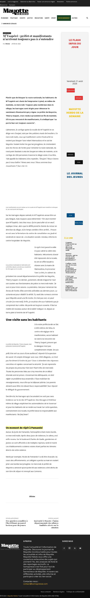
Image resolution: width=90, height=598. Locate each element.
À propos (12, 5)
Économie (4, 18)
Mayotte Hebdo (13, 596)
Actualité (3, 1)
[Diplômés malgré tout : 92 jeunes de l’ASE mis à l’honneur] (81, 287)
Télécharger (79, 223)
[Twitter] (12, 49)
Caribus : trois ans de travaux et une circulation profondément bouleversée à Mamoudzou (71, 268)
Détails (79, 98)
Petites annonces (71, 1)
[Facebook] (7, 49)
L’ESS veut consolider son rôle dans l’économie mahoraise (71, 279)
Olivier (32, 496)
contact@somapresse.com (35, 583)
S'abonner (71, 90)
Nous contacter (46, 592)
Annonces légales (10, 23)
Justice (30, 18)
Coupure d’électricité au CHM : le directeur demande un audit (71, 246)
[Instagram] (69, 548)
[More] (17, 49)
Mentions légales (58, 592)
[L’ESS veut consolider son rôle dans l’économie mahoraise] (81, 278)
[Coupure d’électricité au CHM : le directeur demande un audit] (81, 244)
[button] (87, 18)
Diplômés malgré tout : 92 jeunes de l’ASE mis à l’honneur (71, 288)
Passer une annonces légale (46, 1)
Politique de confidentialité (75, 592)
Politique (14, 18)
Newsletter (60, 1)
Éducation (39, 18)
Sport (53, 18)
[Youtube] (80, 548)
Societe (22, 18)
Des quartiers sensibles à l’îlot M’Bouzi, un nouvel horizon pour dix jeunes (17, 523)
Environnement (64, 18)
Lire (78, 162)
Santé (47, 18)
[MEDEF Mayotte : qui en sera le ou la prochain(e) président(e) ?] (81, 255)
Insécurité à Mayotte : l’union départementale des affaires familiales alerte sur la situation (46, 524)
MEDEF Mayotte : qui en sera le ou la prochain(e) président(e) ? (71, 257)
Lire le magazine (13, 1)
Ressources (3, 5)
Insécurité (7, 33)
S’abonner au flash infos (27, 1)
